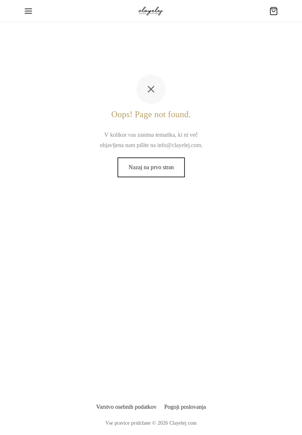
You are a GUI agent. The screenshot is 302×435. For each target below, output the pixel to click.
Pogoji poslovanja (185, 407)
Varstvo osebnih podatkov (126, 407)
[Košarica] (273, 11)
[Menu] (28, 11)
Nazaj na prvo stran (151, 167)
